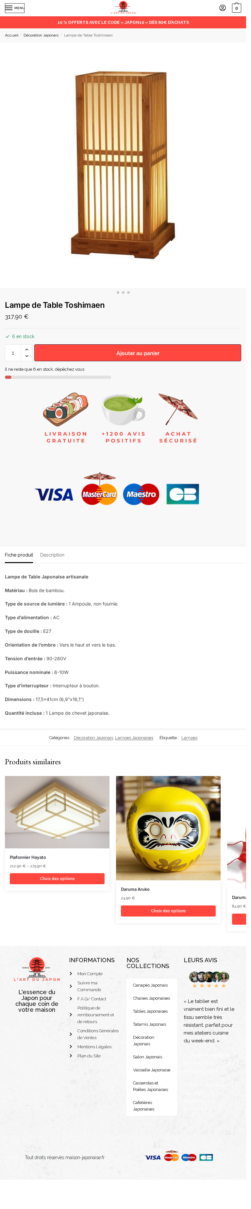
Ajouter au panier (137, 353)
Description (52, 555)
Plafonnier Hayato (28, 857)
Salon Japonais (147, 1056)
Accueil (11, 35)
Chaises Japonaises (151, 998)
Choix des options (57, 878)
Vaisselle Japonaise (151, 1069)
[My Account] (222, 8)
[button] (26, 349)
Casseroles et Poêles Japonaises (150, 1086)
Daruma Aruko (135, 889)
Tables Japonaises (150, 1011)
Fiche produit (19, 555)
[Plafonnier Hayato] (57, 812)
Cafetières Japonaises (143, 1106)
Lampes (189, 737)
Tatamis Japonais (149, 1024)
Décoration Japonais (41, 35)
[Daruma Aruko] (168, 828)
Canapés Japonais (150, 985)
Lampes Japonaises (134, 737)
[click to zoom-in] (123, 165)
